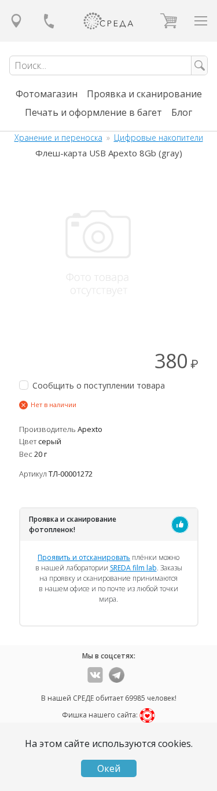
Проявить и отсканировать (84, 557)
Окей (108, 768)
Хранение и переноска (58, 137)
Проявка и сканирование (144, 93)
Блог (181, 112)
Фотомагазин (47, 93)
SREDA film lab (133, 568)
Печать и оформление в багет (93, 112)
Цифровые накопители (158, 137)
